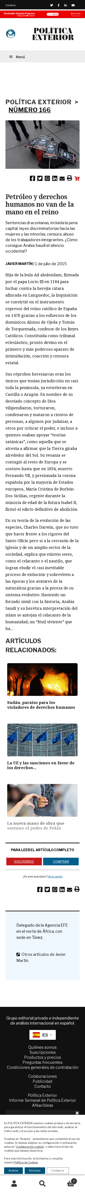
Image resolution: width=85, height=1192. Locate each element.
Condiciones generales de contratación (42, 1067)
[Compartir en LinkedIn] (54, 179)
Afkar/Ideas (42, 1105)
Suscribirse (24, 861)
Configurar (58, 1170)
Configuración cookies (30, 1146)
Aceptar (13, 1170)
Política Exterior (42, 1095)
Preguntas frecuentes (43, 1062)
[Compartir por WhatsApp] (47, 179)
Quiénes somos (42, 1047)
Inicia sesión (55, 876)
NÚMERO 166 (29, 110)
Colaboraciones (42, 1076)
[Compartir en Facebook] (32, 179)
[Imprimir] (69, 178)
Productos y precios (42, 1057)
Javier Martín (19, 264)
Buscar (42, 1183)
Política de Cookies (26, 1162)
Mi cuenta (14, 1183)
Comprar (61, 861)
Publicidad (42, 1081)
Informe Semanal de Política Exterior (42, 1100)
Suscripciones (42, 1052)
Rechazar (35, 1170)
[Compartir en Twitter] (39, 179)
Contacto (10, 5)
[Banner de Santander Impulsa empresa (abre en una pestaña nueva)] (42, 14)
